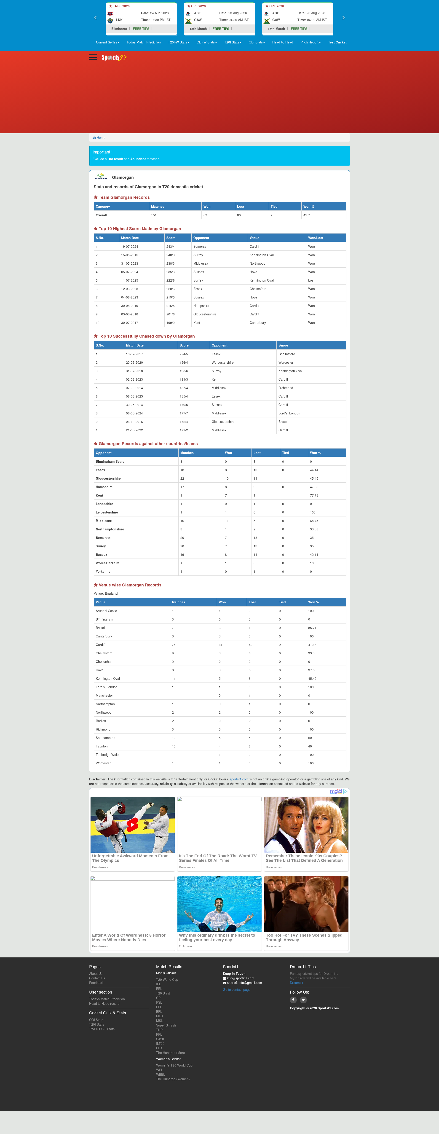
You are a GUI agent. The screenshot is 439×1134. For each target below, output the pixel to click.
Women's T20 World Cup (174, 1065)
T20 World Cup (167, 979)
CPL (159, 997)
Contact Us (97, 978)
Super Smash (166, 1025)
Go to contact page (237, 989)
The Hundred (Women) (173, 1079)
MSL (159, 1020)
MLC (159, 1016)
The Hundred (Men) (170, 1052)
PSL (159, 1002)
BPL (159, 1011)
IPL (158, 984)
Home (100, 137)
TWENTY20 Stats (102, 1029)
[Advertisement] (219, 99)
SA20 (160, 1039)
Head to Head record (104, 1003)
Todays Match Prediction (107, 999)
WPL (159, 1069)
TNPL (160, 1029)
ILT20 (160, 1043)
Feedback (96, 982)
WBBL (160, 1074)
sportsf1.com (239, 779)
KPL (159, 1034)
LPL (159, 1007)
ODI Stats (96, 1019)
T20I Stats (96, 1024)
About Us (95, 973)
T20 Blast (163, 993)
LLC (159, 1048)
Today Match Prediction (144, 42)
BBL (159, 988)
